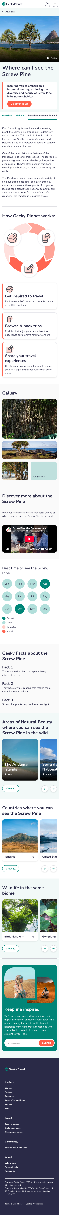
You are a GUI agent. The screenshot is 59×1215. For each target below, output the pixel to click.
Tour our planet (12, 1124)
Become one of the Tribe (16, 1147)
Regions (8, 1092)
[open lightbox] (29, 419)
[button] (55, 4)
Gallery (20, 115)
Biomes (8, 1088)
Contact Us (10, 1171)
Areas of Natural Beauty (15, 1100)
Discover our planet (13, 1132)
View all (11, 788)
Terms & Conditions (14, 1204)
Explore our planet (13, 1128)
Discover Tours (19, 104)
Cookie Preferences (34, 1204)
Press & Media (11, 1167)
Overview (7, 115)
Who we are (10, 1163)
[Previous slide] (44, 788)
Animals (8, 1104)
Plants (8, 1108)
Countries (9, 1096)
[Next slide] (53, 788)
